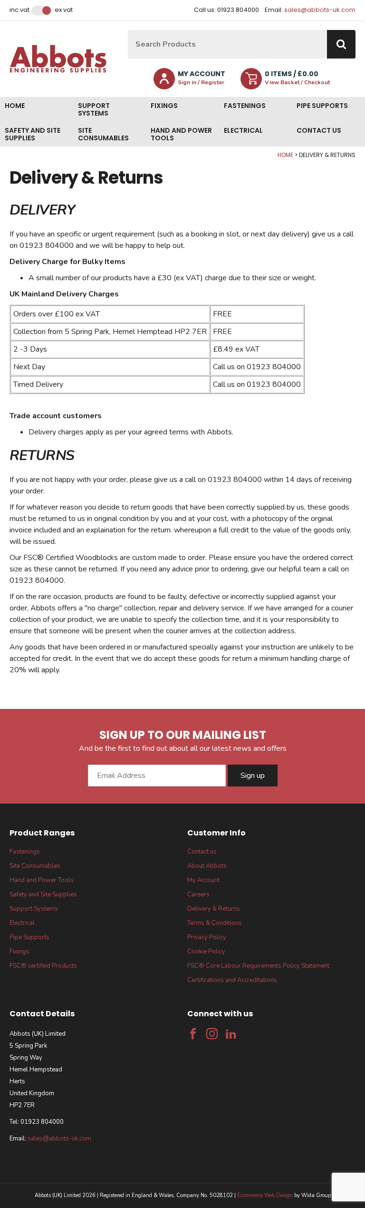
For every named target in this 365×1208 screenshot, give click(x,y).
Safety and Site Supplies (32, 134)
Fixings (164, 105)
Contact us (319, 130)
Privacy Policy (206, 937)
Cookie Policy (206, 951)
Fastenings (245, 105)
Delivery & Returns (213, 908)
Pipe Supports (322, 105)
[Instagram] (212, 1034)
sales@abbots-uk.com (319, 9)
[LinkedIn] (231, 1034)
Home (15, 105)
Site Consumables (103, 134)
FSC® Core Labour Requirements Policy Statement (258, 966)
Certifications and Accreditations (232, 980)
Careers (198, 894)
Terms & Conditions (214, 923)
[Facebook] (193, 1034)
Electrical (243, 130)
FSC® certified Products (43, 966)
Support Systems (94, 109)
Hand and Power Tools (181, 134)
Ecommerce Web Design (265, 1195)
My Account (203, 880)
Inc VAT (19, 10)
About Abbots (207, 866)
